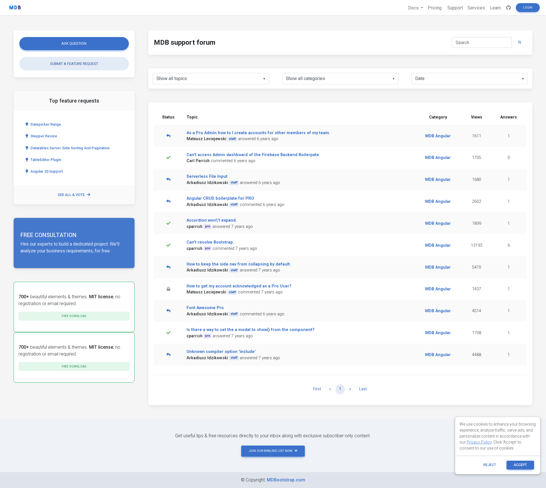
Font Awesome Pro (205, 307)
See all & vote (71, 195)
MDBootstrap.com (286, 480)
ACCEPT (520, 465)
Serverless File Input (207, 176)
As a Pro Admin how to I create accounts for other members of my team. (258, 132)
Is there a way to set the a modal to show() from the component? (251, 329)
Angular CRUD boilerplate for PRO (220, 198)
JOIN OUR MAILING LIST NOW (270, 451)
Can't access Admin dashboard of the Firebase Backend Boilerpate (253, 154)
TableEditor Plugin (45, 160)
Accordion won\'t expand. (212, 220)
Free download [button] (74, 316)
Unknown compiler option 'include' (221, 351)
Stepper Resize (43, 136)
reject (489, 465)
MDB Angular (438, 136)
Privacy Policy (479, 442)
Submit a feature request (74, 64)
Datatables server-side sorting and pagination (69, 148)
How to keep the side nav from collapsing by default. (239, 264)
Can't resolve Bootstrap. (210, 242)
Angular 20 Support (46, 171)
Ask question (73, 43)
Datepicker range (45, 124)
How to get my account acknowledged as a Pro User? (239, 286)
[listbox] (211, 78)
